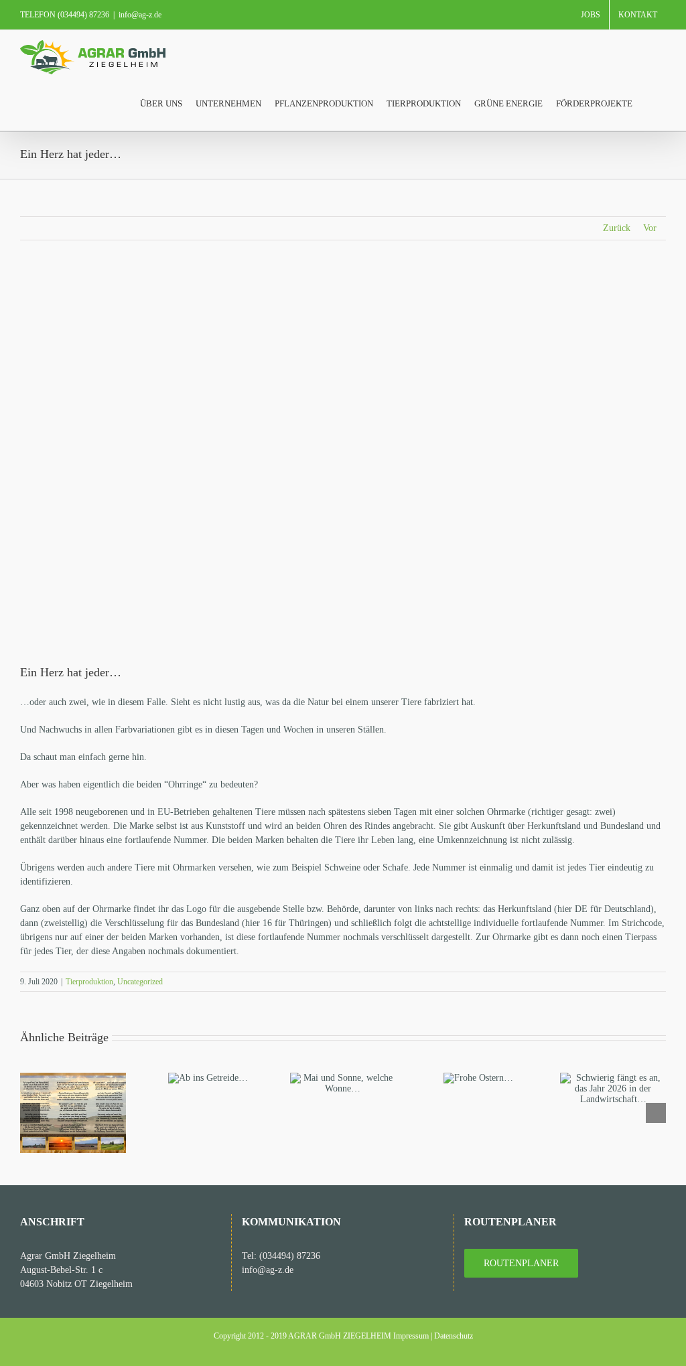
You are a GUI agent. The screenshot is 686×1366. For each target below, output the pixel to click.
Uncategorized (140, 981)
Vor (650, 228)
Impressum (411, 1336)
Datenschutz (453, 1336)
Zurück (616, 228)
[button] (649, 102)
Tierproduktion (89, 981)
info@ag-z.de (140, 14)
